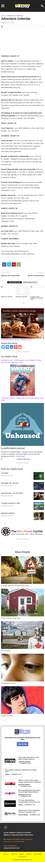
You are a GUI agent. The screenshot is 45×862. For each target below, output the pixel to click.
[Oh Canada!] (22, 635)
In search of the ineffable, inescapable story (36, 298)
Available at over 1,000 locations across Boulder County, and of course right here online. (21, 361)
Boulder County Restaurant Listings (19, 310)
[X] (9, 264)
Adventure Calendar (15, 15)
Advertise (29, 854)
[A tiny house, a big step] (22, 602)
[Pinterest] (14, 264)
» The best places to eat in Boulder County (16, 339)
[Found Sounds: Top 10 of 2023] (38, 496)
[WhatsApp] (19, 264)
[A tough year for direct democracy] (22, 570)
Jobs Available (38, 854)
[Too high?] (38, 476)
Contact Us (14, 854)
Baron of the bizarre (36, 275)
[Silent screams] (22, 700)
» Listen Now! (20, 456)
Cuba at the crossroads (10, 275)
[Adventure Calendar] (8, 290)
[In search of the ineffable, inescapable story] (37, 290)
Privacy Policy (22, 856)
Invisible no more (8, 683)
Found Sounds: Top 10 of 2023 (12, 493)
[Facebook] (4, 264)
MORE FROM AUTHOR (29, 282)
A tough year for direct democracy (15, 585)
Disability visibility (7, 513)
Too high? (4, 473)
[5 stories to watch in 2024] (38, 506)
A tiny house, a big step (10, 618)
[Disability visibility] (38, 516)
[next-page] (24, 303)
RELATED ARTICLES (14, 282)
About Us (5, 854)
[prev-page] (21, 303)
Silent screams (7, 715)
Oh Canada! (6, 650)
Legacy (3, 15)
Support (21, 854)
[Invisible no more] (22, 667)
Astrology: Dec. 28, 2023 (9, 483)
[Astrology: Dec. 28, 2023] (38, 486)
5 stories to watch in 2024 (10, 503)
